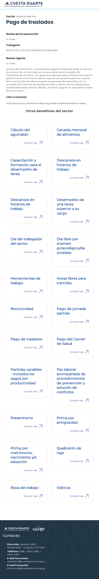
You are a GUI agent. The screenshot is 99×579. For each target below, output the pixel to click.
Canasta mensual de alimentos (72, 132)
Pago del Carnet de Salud (71, 341)
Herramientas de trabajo (25, 280)
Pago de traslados (26, 339)
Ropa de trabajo (25, 488)
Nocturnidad (22, 309)
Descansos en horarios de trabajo (69, 164)
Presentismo (22, 418)
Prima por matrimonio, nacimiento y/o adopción (24, 455)
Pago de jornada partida (71, 311)
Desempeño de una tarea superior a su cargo (70, 206)
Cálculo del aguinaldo (20, 132)
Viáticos (64, 488)
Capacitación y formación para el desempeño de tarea (26, 167)
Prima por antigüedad (67, 420)
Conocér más (30, 143)
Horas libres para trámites (71, 280)
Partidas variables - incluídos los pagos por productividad (26, 376)
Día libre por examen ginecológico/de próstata (71, 246)
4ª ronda (10, 39)
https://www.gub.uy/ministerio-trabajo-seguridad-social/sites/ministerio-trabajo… (46, 103)
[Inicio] (23, 4)
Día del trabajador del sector (26, 241)
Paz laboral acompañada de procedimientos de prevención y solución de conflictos (71, 380)
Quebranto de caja (69, 450)
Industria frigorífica (26, 16)
